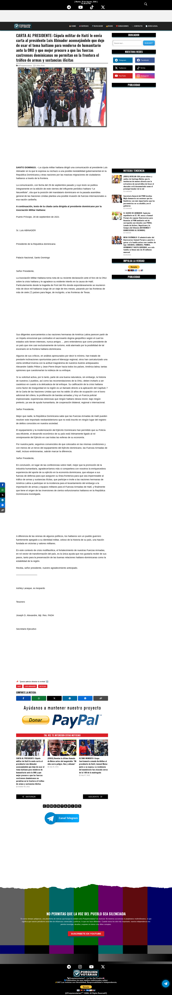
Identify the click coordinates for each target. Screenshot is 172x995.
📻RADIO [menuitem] (109, 26)
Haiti (19, 686)
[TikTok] (92, 8)
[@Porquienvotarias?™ (74, 993)
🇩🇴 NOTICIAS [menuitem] (84, 26)
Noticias (42, 686)
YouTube (122, 76)
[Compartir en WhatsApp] (39, 698)
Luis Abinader (30, 686)
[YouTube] (80, 8)
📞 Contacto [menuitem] (137, 26)
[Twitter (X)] (103, 8)
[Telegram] (69, 8)
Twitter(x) (122, 68)
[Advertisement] (86, 15)
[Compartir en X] (54, 698)
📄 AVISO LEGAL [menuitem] (152, 26)
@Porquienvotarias (25, 65)
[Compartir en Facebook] (23, 698)
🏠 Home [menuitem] (72, 26)
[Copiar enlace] (100, 698)
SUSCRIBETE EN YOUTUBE (86, 933)
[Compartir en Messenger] (85, 698)
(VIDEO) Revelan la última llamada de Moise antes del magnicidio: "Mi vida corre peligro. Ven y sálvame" (62, 761)
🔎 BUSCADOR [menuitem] (97, 26)
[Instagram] (80, 968)
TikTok (142, 68)
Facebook (144, 60)
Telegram (122, 60)
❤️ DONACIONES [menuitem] (122, 26)
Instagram (144, 76)
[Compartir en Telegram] (69, 698)
